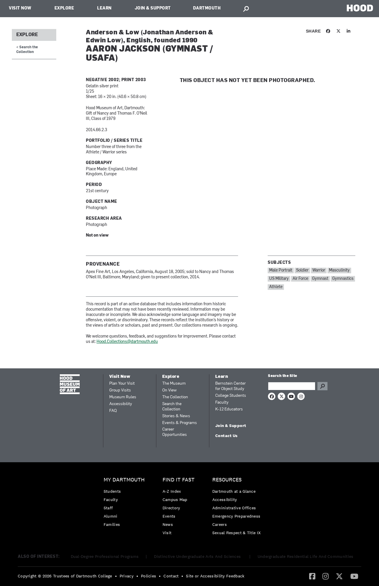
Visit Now (20, 8)
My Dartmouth (124, 480)
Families (112, 524)
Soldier (302, 270)
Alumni (111, 516)
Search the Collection (172, 407)
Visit (167, 532)
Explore (64, 8)
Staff (108, 507)
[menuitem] (126, 503)
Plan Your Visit (122, 383)
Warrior (318, 270)
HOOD (360, 7)
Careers (219, 524)
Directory (171, 507)
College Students (230, 396)
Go (322, 386)
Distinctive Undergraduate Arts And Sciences (198, 556)
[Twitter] (339, 576)
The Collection (175, 397)
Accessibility (120, 404)
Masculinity (339, 270)
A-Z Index (172, 491)
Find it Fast (179, 480)
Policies (148, 576)
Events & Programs (179, 423)
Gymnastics (343, 279)
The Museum (174, 383)
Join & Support (153, 8)
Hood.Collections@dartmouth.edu (127, 342)
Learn (104, 8)
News (168, 524)
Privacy (127, 576)
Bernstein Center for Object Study (230, 386)
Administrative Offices (234, 507)
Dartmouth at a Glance (234, 491)
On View (169, 390)
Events (169, 516)
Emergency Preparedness (236, 516)
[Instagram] (325, 576)
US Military (279, 279)
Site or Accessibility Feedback (215, 576)
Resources (227, 480)
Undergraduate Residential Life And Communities (306, 556)
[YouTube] (354, 576)
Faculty (222, 402)
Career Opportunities (174, 432)
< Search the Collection (27, 50)
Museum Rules (122, 397)
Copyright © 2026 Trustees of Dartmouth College (65, 576)
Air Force (300, 279)
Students (112, 491)
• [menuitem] (116, 576)
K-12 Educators (229, 409)
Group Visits (120, 390)
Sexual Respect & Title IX (236, 532)
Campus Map (175, 499)
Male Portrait (280, 270)
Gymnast (320, 279)
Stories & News (176, 416)
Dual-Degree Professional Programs (105, 556)
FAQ (113, 411)
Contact (171, 576)
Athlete (275, 287)
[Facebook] (312, 576)
